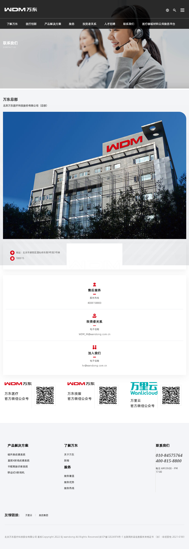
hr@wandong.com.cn (94, 365)
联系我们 (128, 24)
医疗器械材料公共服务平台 (158, 24)
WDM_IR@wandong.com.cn (94, 334)
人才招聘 (109, 24)
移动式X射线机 (16, 472)
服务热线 (69, 488)
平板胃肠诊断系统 (18, 466)
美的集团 (43, 515)
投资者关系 (89, 24)
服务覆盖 (69, 476)
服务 (71, 24)
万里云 (28, 515)
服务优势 (69, 482)
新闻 (66, 460)
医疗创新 (31, 24)
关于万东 (69, 454)
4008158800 (94, 302)
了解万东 (12, 24)
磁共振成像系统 (16, 454)
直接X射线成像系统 (19, 460)
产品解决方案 (52, 24)
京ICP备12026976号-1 (111, 536)
